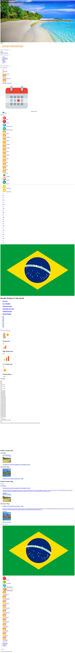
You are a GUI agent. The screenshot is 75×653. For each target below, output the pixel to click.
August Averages (7, 306)
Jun (3, 321)
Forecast (5, 301)
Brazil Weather (7, 314)
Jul (3, 322)
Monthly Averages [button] (9, 129)
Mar (3, 318)
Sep (3, 324)
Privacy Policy (5, 643)
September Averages (8, 309)
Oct (3, 325)
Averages (4, 61)
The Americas (5, 57)
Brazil (4, 59)
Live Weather (6, 303)
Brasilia (4, 60)
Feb (3, 317)
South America (5, 58)
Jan (3, 316)
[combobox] (5, 49)
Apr (3, 319)
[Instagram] (39, 649)
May (3, 320)
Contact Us (5, 645)
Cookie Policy (5, 642)
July (3, 62)
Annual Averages (7, 311)
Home (4, 56)
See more (2, 483)
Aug (3, 323)
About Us (4, 644)
